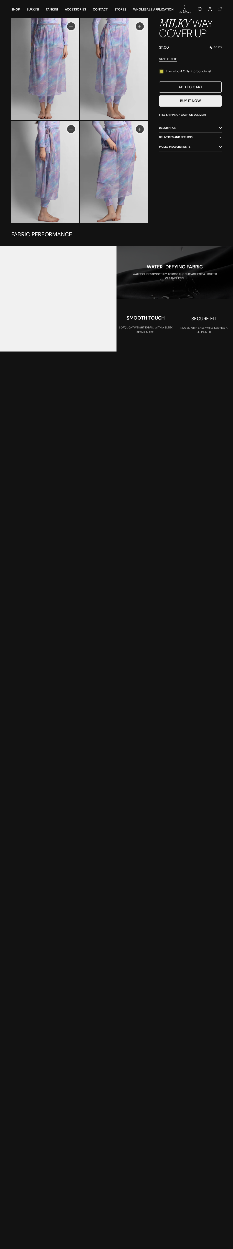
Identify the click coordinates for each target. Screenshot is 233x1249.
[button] (200, 9)
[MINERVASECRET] (185, 9)
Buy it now (190, 100)
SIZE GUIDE (168, 59)
